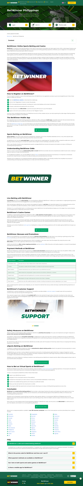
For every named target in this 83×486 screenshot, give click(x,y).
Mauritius (33, 425)
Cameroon (56, 416)
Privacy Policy (43, 474)
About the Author (48, 476)
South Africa (57, 431)
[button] (64, 3)
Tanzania (56, 429)
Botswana (10, 416)
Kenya (55, 422)
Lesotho (10, 423)
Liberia (33, 423)
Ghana (10, 422)
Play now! (70, 482)
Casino (51, 1)
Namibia (56, 425)
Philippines (11, 429)
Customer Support (34, 477)
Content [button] (11, 40)
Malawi (56, 423)
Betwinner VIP (32, 1)
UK (9, 435)
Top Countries (23, 3)
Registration (40, 1)
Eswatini (56, 418)
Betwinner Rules (59, 474)
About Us (24, 474)
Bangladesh (34, 414)
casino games (27, 225)
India (9, 420)
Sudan (10, 433)
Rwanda (33, 429)
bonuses (9, 237)
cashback (42, 244)
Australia (10, 414)
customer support (51, 291)
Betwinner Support (26, 476)
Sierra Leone (11, 431)
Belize (55, 414)
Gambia (56, 420)
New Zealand (11, 427)
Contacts (29, 474)
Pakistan (56, 427)
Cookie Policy (35, 474)
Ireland (33, 420)
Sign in (72, 2)
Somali (33, 433)
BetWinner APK (23, 1)
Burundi (33, 416)
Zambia (33, 435)
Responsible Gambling (58, 476)
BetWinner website (18, 100)
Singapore (33, 431)
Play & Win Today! (42, 406)
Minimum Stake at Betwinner (37, 476)
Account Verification (44, 477)
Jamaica (33, 422)
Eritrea (33, 418)
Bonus (46, 1)
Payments (52, 477)
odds (36, 154)
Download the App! (42, 130)
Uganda (56, 433)
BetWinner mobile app (17, 123)
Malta (9, 425)
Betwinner (9, 36)
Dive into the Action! (42, 362)
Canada (10, 418)
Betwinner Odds (50, 474)
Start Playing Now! (42, 230)
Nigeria (33, 427)
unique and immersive (47, 368)
